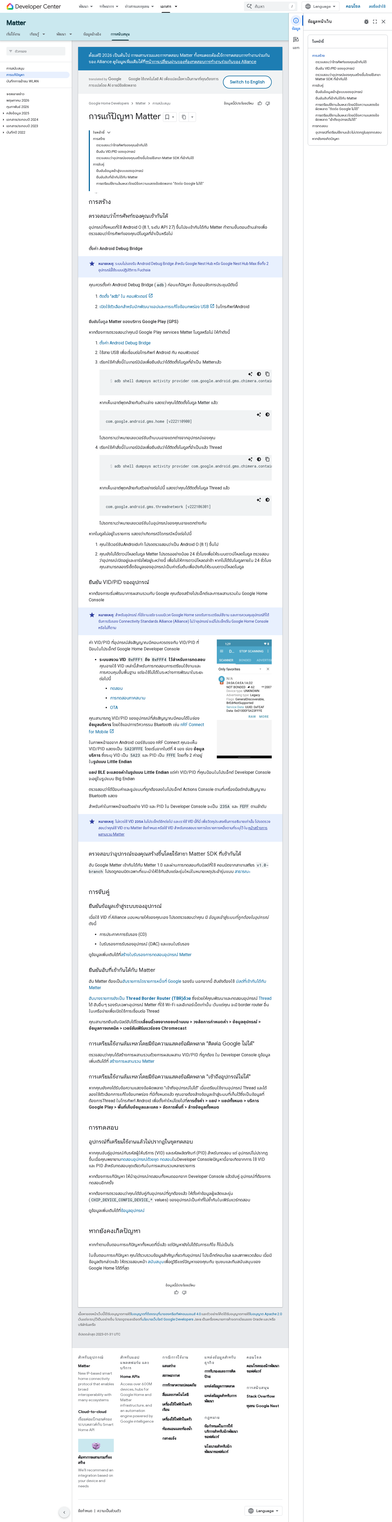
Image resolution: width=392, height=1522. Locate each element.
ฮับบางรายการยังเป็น (140, 998)
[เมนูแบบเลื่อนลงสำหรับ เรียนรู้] (45, 34)
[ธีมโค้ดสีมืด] (259, 374)
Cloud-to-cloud (92, 1411)
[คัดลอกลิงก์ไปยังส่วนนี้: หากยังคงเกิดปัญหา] (146, 1231)
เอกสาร (166, 6)
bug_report (366, 21)
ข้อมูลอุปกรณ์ (133, 1210)
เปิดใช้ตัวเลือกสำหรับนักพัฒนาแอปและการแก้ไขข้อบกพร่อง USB (154, 306)
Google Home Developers (109, 103)
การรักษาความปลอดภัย (179, 1385)
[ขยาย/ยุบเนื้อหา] (109, 132)
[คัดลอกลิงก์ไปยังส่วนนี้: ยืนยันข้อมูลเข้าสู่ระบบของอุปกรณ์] (167, 906)
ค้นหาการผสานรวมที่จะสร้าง (95, 1460)
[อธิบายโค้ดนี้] (250, 374)
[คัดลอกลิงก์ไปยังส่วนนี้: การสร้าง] (116, 202)
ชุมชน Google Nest (263, 1405)
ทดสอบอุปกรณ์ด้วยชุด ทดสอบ (146, 1159)
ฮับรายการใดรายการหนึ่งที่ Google (151, 981)
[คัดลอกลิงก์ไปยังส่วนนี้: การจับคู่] (115, 892)
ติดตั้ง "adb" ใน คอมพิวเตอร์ (123, 296)
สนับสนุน (156, 1261)
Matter (16, 23)
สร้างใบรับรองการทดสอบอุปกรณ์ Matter (156, 954)
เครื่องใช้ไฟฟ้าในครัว (177, 1419)
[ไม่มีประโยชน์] (268, 103)
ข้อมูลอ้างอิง (92, 34)
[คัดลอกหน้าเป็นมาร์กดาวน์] (184, 117)
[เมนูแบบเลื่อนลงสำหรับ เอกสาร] (177, 6)
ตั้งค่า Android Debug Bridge (125, 342)
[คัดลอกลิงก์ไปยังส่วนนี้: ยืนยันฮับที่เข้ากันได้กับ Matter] (160, 970)
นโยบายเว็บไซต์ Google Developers (167, 1319)
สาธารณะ (242, 871)
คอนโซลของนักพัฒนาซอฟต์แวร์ (263, 1368)
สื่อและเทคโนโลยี (175, 1394)
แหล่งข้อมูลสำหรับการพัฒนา (221, 1398)
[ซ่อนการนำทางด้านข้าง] (64, 1512)
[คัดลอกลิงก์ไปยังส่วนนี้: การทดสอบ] (123, 1128)
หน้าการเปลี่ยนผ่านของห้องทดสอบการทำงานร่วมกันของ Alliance (201, 62)
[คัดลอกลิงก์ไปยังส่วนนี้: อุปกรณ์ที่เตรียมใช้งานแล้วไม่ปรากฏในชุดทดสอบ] (198, 1142)
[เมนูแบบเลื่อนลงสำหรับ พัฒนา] (72, 34)
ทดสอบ (116, 688)
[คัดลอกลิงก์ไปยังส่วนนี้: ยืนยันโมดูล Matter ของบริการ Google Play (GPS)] (183, 322)
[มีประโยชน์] (260, 103)
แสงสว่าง (168, 1365)
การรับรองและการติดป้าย (220, 1374)
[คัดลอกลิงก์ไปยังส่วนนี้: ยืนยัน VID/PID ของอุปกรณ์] (154, 582)
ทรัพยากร (106, 6)
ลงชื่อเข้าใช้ (377, 6)
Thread (265, 998)
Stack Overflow (261, 1396)
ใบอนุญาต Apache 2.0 (266, 1314)
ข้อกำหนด (85, 1511)
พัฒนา (83, 6)
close (383, 21)
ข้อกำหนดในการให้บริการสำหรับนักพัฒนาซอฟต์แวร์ (221, 1431)
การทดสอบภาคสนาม (127, 697)
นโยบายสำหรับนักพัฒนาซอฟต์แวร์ (218, 1449)
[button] (35, 113)
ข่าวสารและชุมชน (137, 6)
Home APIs (130, 1376)
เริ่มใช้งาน (13, 34)
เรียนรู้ (34, 34)
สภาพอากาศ (171, 1375)
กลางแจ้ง (169, 1438)
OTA (114, 707)
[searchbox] (35, 51)
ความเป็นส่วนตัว (109, 1511)
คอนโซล (353, 6)
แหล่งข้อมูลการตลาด (220, 1386)
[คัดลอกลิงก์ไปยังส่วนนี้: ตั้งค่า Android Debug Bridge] (147, 248)
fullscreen (375, 21)
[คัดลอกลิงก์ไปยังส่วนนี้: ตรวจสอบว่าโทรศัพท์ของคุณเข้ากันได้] (173, 216)
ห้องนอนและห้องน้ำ (177, 1428)
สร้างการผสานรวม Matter (132, 1061)
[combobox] (270, 6)
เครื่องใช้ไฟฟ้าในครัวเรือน (177, 1407)
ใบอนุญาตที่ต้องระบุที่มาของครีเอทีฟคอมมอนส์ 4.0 (166, 1314)
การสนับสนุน (120, 34)
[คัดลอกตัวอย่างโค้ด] (267, 374)
